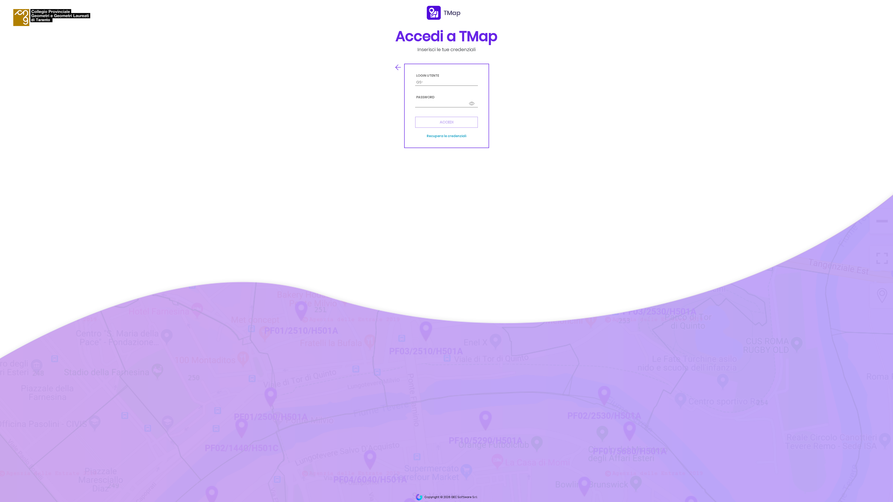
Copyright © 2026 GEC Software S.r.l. (450, 497)
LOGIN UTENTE (427, 75)
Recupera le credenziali (446, 136)
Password (425, 97)
